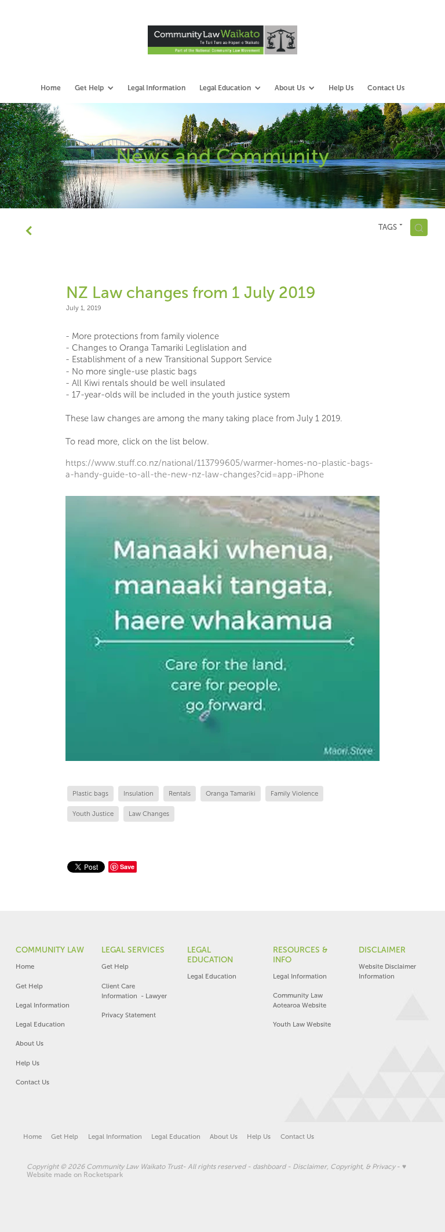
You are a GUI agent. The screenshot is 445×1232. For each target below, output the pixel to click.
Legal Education (40, 1024)
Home (25, 966)
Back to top (353, 1186)
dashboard (269, 1167)
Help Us (27, 1063)
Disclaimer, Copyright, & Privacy (344, 1167)
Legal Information (43, 1005)
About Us (29, 1043)
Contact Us (32, 1082)
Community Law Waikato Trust (134, 1167)
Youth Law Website (302, 1024)
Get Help (30, 986)
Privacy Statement (128, 1015)
